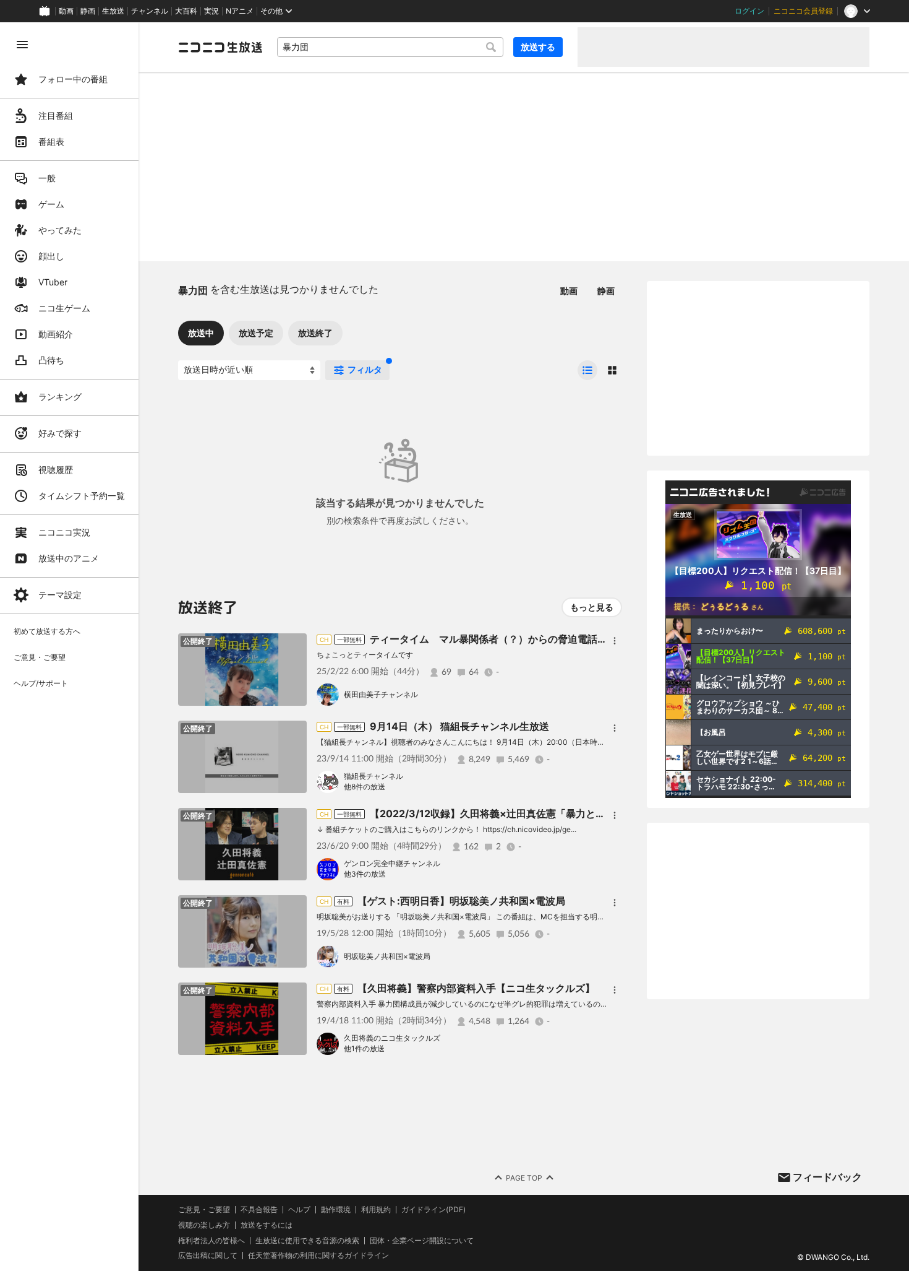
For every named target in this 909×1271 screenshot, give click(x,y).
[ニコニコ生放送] (220, 47)
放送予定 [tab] (256, 333)
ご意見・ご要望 (204, 1209)
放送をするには (266, 1225)
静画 (87, 11)
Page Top (524, 1177)
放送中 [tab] (201, 333)
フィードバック (827, 1177)
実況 (211, 11)
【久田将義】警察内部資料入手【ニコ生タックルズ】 (476, 988)
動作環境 (336, 1209)
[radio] (587, 370)
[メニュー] (614, 640)
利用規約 (376, 1209)
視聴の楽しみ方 (204, 1225)
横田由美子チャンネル (381, 694)
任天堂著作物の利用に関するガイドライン (318, 1255)
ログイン (749, 11)
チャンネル (149, 11)
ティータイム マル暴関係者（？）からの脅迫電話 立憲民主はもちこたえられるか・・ (568, 639)
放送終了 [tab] (315, 333)
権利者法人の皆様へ (211, 1240)
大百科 (186, 11)
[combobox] (390, 47)
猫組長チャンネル (373, 776)
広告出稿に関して (207, 1255)
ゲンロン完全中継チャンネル (392, 863)
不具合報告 (259, 1209)
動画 (66, 11)
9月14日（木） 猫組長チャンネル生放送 (459, 726)
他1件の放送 (364, 1048)
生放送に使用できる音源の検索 (307, 1240)
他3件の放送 (365, 873)
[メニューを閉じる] (22, 44)
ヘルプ (299, 1209)
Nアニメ (240, 11)
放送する (538, 46)
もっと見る (591, 607)
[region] (69, 646)
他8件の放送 (364, 786)
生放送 (113, 11)
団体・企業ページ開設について (422, 1240)
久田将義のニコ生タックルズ (392, 1038)
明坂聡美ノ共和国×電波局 (387, 956)
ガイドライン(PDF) (433, 1209)
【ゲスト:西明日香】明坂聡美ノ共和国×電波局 (461, 901)
